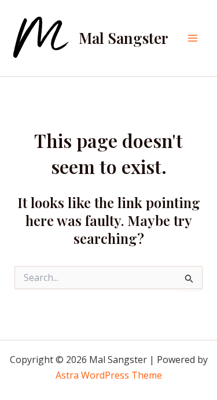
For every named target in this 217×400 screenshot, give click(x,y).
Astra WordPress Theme (109, 375)
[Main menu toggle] (192, 38)
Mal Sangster (123, 38)
